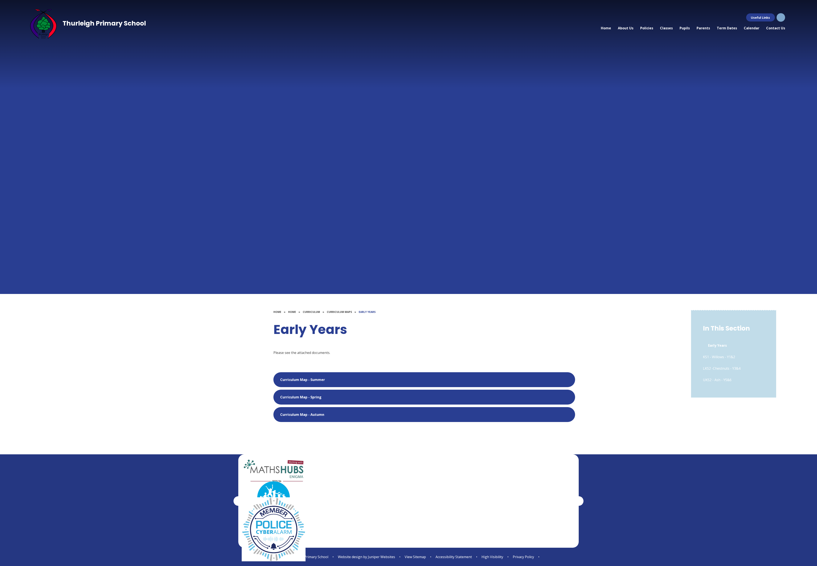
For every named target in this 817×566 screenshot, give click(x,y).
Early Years (367, 312)
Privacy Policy (523, 557)
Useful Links (760, 17)
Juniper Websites (381, 557)
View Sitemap (415, 557)
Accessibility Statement (454, 557)
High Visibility (492, 557)
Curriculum (311, 312)
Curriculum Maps (339, 312)
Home (277, 312)
